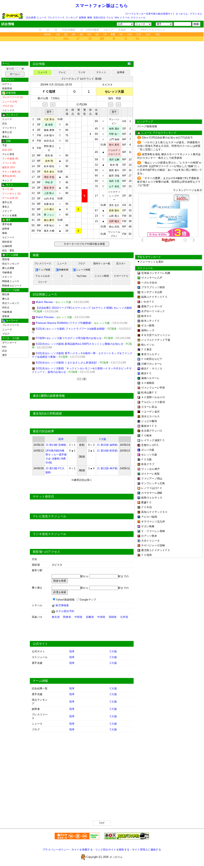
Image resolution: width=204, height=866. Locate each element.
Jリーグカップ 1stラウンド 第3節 (82, 78)
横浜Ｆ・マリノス (151, 368)
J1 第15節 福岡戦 (107, 444)
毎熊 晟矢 (114, 128)
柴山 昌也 (114, 226)
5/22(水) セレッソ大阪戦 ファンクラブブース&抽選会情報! (70, 328)
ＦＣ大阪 (146, 459)
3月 (73, 34)
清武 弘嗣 (114, 159)
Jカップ (108, 29)
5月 (89, 34)
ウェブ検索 (44, 269)
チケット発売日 (43, 496)
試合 (4, 123)
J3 (55, 29)
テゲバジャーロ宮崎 (153, 545)
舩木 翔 (114, 165)
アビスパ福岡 (149, 516)
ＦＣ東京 (146, 349)
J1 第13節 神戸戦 (107, 468)
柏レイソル (147, 344)
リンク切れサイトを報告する (112, 849)
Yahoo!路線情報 (65, 599)
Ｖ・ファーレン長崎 (153, 531)
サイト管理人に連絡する (146, 849)
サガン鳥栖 (147, 526)
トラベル (125, 17)
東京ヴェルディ (150, 354)
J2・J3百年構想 (89, 29)
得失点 (6, 307)
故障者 (82, 17)
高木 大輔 (49, 230)
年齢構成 (7, 272)
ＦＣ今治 (146, 507)
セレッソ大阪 (149, 454)
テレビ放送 (8, 154)
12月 (148, 34)
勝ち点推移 (8, 268)
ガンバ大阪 (147, 449)
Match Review (44, 302)
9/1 (138, 38)
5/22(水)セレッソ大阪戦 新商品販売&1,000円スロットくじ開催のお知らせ (79, 343)
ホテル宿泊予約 (65, 611)
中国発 (101, 616)
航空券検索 (62, 605)
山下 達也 (114, 186)
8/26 (66, 38)
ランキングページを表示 (187, 190)
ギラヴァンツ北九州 (153, 521)
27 (78, 38)
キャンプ (7, 180)
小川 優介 (49, 209)
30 (113, 38)
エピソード (8, 237)
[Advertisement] (101, 51)
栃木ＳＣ (146, 315)
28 (89, 38)
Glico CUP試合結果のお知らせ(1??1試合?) (167, 137)
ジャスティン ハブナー (114, 195)
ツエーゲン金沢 (150, 411)
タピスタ (107, 84)
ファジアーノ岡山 (151, 478)
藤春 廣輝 (49, 130)
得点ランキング (10, 263)
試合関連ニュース (45, 294)
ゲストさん (196, 13)
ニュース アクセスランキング (158, 132)
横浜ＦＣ (146, 373)
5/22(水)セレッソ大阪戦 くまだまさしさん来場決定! (66, 362)
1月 (57, 34)
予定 (157, 34)
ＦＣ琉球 (146, 554)
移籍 (89, 17)
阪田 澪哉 (114, 175)
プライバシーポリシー (56, 849)
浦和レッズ (147, 330)
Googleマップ (88, 599)
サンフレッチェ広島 (153, 483)
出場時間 (7, 246)
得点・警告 (8, 250)
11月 (138, 34)
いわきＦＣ (147, 301)
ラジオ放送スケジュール (49, 534)
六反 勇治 (49, 119)
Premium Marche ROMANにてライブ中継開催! (63, 322)
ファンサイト (9, 127)
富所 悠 (49, 155)
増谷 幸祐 (49, 177)
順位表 (6, 294)
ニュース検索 (83, 269)
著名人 (6, 136)
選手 (4, 355)
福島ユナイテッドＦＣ (154, 296)
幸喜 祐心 (49, 225)
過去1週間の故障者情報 (49, 395)
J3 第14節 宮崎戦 (56, 444)
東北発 (56, 616)
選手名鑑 (7, 224)
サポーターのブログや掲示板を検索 (83, 243)
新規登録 (7, 88)
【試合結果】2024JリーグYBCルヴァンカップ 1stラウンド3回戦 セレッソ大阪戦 (84, 307)
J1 (40, 29)
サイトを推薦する (82, 849)
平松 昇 (49, 182)
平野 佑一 (114, 134)
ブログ (6, 333)
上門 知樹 (114, 139)
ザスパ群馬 (147, 325)
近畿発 (90, 616)
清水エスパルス (150, 416)
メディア (7, 211)
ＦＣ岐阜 (146, 435)
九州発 (124, 616)
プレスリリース (56, 17)
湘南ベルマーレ (150, 378)
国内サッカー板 (101, 263)
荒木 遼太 (49, 171)
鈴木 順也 (49, 166)
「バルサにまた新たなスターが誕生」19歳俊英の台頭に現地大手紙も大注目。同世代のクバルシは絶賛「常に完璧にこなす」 (168, 146)
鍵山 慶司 (49, 220)
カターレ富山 (149, 406)
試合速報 (31, 17)
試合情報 (39, 64)
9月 (121, 34)
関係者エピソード (12, 285)
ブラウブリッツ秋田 (153, 287)
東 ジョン (49, 214)
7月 (105, 34)
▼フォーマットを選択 (150, 261)
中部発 (79, 616)
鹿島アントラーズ (151, 306)
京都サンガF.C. (150, 445)
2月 (65, 34)
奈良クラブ (147, 464)
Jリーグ (42, 282)
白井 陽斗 (49, 135)
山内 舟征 (49, 198)
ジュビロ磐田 (149, 421)
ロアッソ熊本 (149, 535)
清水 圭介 (114, 205)
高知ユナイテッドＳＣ (154, 511)
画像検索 (63, 269)
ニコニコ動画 (101, 275)
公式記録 (81, 104)
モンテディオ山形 (151, 292)
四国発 (113, 616)
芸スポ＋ (121, 263)
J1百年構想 (68, 29)
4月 (81, 34)
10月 (129, 34)
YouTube (82, 276)
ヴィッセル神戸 (150, 468)
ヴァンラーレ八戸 (151, 277)
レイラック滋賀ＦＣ (153, 440)
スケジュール (138, 17)
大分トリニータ (150, 540)
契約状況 (7, 241)
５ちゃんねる (42, 275)
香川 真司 (114, 144)
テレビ (110, 17)
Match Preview (44, 317)
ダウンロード (9, 342)
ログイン (7, 84)
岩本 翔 (49, 161)
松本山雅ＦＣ (149, 392)
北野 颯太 (114, 221)
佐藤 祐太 (49, 204)
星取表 (6, 316)
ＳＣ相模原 (147, 382)
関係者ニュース (10, 281)
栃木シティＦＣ (150, 320)
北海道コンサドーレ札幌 (155, 272)
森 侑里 (49, 124)
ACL (133, 29)
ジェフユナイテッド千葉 (155, 339)
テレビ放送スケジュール (49, 516)
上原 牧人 (49, 193)
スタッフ (7, 276)
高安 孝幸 (49, 187)
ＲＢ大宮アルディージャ (155, 335)
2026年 (47, 34)
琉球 (61, 439)
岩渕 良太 (49, 140)
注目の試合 (99, 17)
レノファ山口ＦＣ (151, 488)
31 (125, 38)
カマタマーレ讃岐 (151, 492)
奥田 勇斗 (114, 170)
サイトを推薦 (9, 215)
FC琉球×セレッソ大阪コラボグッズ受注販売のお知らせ (69, 338)
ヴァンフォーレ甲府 (153, 387)
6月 (97, 34)
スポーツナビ (121, 275)
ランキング (72, 17)
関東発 (67, 616)
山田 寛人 (114, 216)
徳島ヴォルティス (151, 497)
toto (117, 17)
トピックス (8, 110)
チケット (101, 72)
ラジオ (81, 72)
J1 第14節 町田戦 (107, 450)
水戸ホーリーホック (153, 311)
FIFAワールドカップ (153, 29)
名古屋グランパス (151, 430)
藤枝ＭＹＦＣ (149, 425)
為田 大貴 (114, 181)
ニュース (42, 17)
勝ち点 (6, 298)
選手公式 (7, 132)
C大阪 (102, 439)
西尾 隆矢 (114, 210)
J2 (47, 29)
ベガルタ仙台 (149, 282)
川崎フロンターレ (151, 363)
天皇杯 (122, 29)
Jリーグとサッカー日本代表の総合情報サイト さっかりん (156, 13)
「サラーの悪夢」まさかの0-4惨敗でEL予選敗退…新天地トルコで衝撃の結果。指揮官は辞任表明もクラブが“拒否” (169, 182)
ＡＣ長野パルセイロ (153, 397)
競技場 (6, 259)
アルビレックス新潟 (153, 402)
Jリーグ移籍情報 (147, 126)
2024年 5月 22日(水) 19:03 (56, 84)
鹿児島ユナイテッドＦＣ (155, 550)
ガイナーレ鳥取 (150, 473)
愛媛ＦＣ (146, 502)
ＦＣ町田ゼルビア (151, 359)
